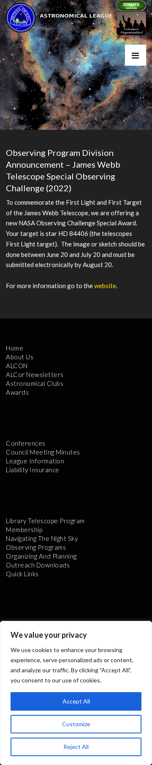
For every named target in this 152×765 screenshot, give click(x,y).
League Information (35, 461)
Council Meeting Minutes (43, 452)
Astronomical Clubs (34, 383)
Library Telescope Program (45, 520)
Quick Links (22, 574)
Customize (76, 724)
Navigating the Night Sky (42, 538)
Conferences (26, 443)
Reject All (76, 746)
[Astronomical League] (20, 17)
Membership (24, 529)
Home (14, 348)
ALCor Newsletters (35, 374)
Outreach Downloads (38, 565)
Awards (17, 392)
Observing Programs (36, 547)
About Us (19, 357)
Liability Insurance (33, 469)
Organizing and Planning (41, 556)
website (105, 285)
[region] (76, 693)
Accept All (76, 701)
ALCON (17, 365)
